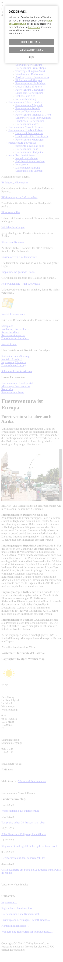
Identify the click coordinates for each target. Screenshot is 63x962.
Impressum (34, 26)
